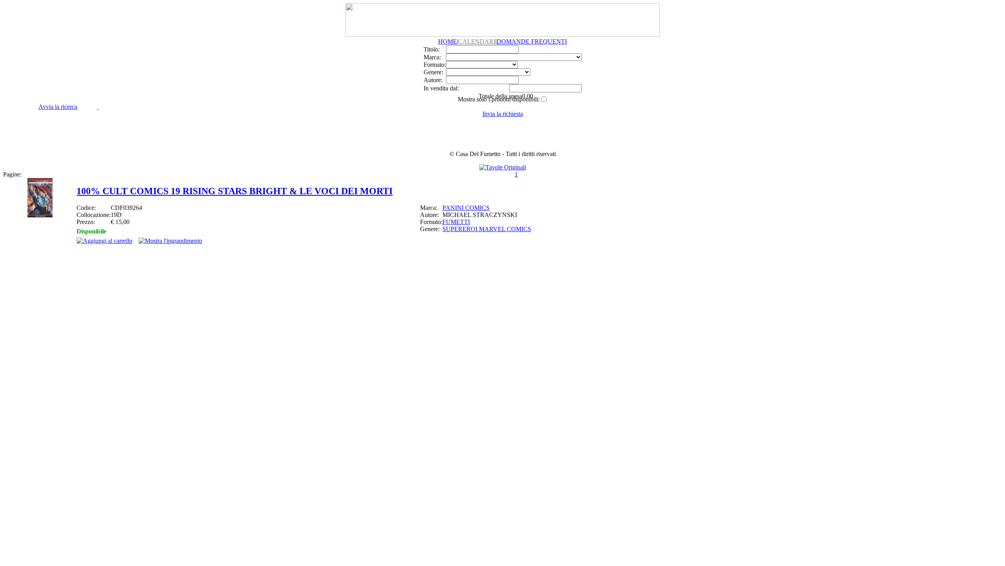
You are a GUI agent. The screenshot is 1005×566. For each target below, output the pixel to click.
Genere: (433, 72)
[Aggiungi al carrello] (104, 240)
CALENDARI (476, 41)
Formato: (435, 64)
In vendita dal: (441, 88)
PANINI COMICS (466, 207)
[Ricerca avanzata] (98, 106)
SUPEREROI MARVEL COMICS (486, 229)
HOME (447, 41)
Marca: (432, 57)
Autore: (433, 80)
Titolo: (432, 49)
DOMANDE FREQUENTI (532, 41)
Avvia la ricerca (57, 106)
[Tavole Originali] (502, 167)
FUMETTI (456, 222)
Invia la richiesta (502, 113)
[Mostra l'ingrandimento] (170, 240)
